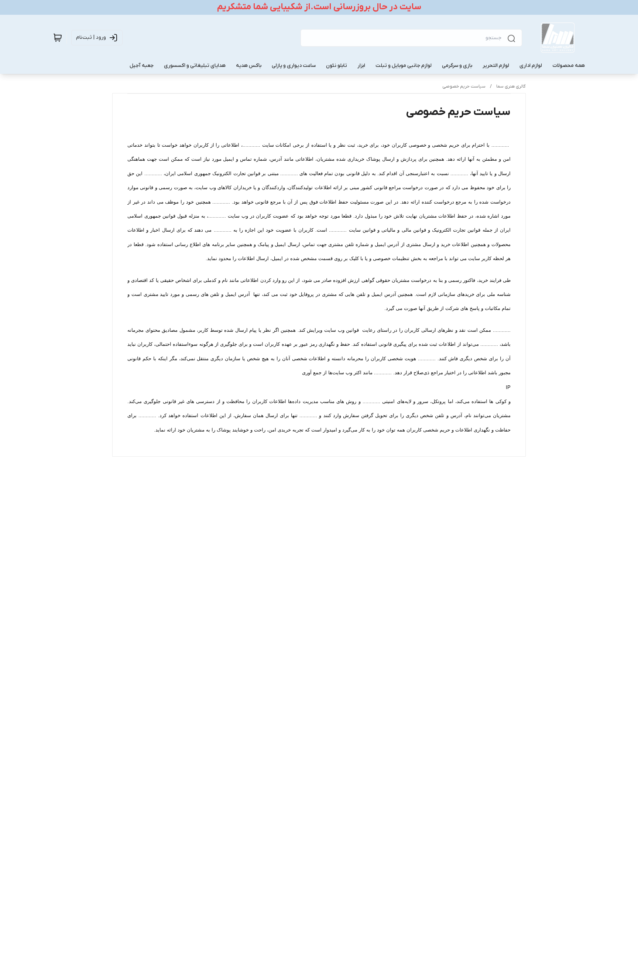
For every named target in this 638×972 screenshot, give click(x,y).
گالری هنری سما (511, 86)
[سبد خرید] (57, 37)
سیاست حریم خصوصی (464, 86)
